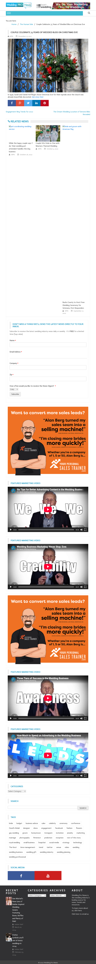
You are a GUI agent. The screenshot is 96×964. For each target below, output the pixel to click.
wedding (76, 847)
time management (27, 847)
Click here (75, 914)
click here (78, 910)
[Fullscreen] (85, 530)
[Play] (11, 530)
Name (13, 340)
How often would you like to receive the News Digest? (33, 386)
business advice (32, 823)
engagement (46, 828)
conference (75, 823)
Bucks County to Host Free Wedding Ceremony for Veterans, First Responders (74, 305)
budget (19, 823)
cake (43, 823)
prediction (48, 838)
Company (14, 363)
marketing (81, 833)
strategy (66, 842)
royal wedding (14, 842)
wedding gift (31, 852)
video (67, 847)
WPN (11, 36)
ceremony (63, 823)
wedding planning (63, 852)
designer (26, 828)
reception (59, 838)
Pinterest (37, 838)
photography (25, 838)
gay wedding (14, 833)
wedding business (16, 852)
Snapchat (42, 842)
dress (35, 828)
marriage (12, 838)
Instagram (48, 833)
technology (77, 842)
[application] (48, 509)
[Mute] (81, 530)
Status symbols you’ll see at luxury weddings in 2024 (17, 940)
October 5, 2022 (52, 149)
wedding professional (17, 857)
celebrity (52, 823)
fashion (69, 828)
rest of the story (74, 838)
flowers (79, 828)
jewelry (70, 833)
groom (25, 833)
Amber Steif (19, 924)
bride (11, 823)
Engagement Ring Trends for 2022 (19, 112)
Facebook (59, 828)
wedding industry (46, 852)
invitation (60, 833)
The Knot (13, 847)
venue (58, 847)
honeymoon (36, 833)
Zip (11, 374)
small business (29, 842)
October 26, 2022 (26, 155)
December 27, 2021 (25, 36)
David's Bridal (14, 828)
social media (54, 842)
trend (41, 847)
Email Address (16, 352)
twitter (50, 847)
